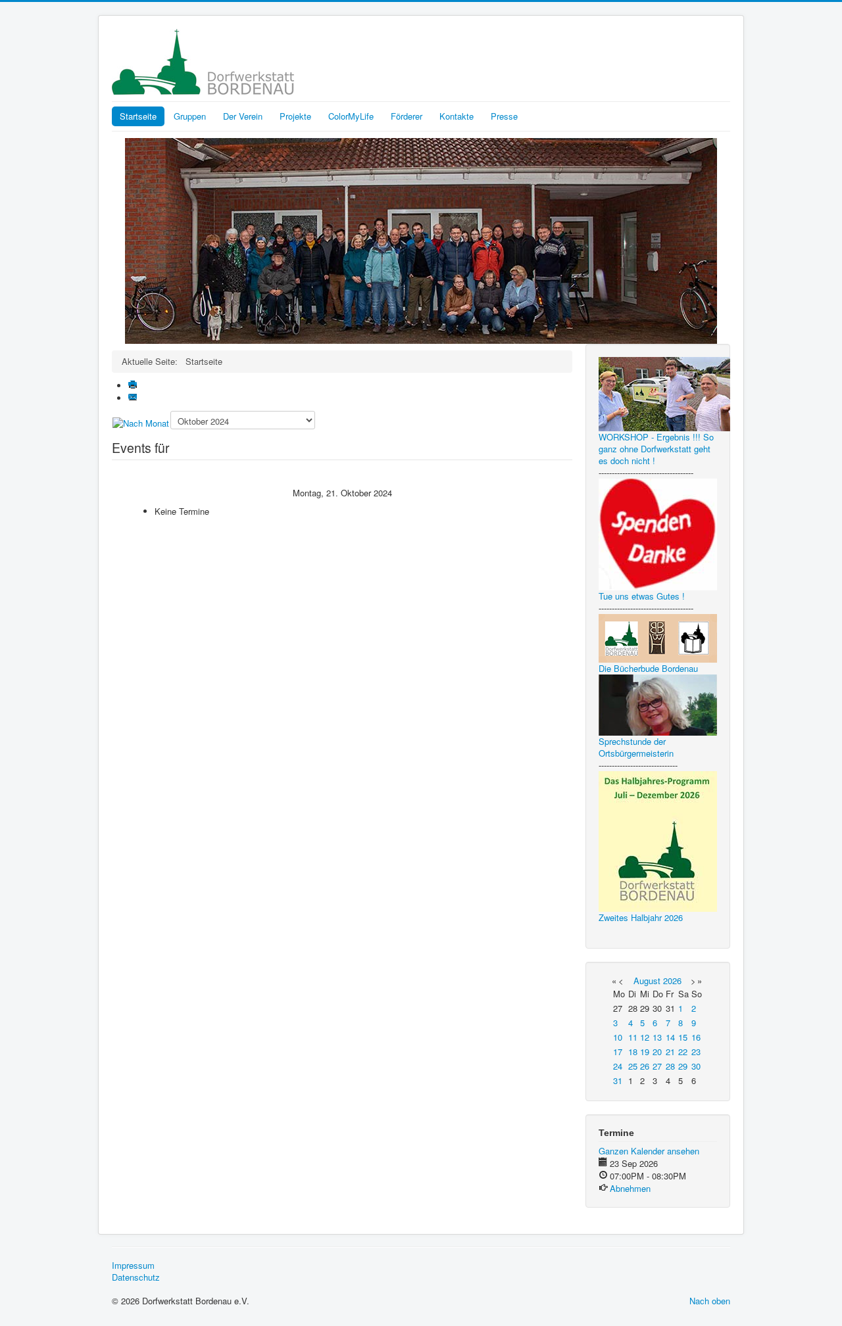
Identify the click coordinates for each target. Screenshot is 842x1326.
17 (617, 1051)
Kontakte (456, 116)
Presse (504, 116)
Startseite (138, 116)
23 (696, 1051)
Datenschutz (136, 1277)
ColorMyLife (351, 116)
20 (657, 1051)
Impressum (133, 1265)
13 (657, 1037)
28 (670, 1066)
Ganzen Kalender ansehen (649, 1151)
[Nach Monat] (140, 422)
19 (644, 1051)
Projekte (295, 116)
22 (682, 1051)
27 (657, 1066)
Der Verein (242, 116)
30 (696, 1066)
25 (632, 1066)
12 (644, 1037)
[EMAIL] (133, 398)
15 (682, 1037)
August (646, 980)
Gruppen (190, 116)
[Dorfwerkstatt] (421, 239)
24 (617, 1066)
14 (670, 1037)
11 (632, 1037)
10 (617, 1037)
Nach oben (709, 1300)
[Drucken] (133, 385)
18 (632, 1051)
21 (670, 1051)
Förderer (406, 116)
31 (617, 1080)
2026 (672, 980)
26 (644, 1066)
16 (696, 1037)
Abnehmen (630, 1188)
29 (682, 1066)
